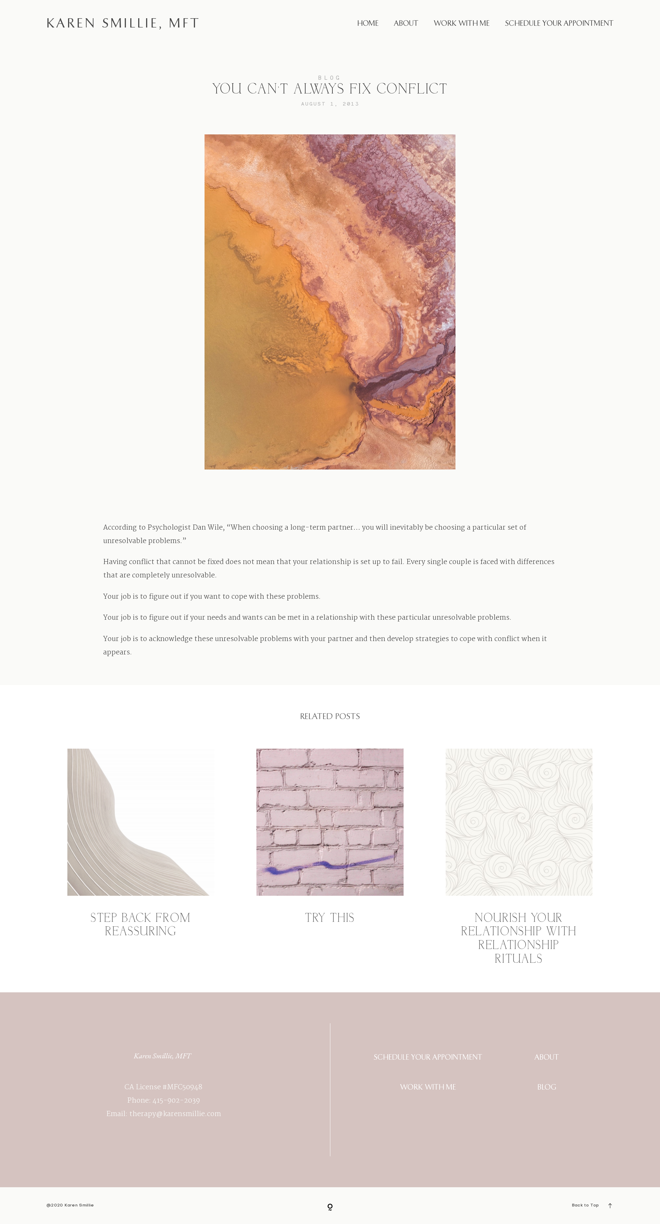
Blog (330, 77)
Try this (330, 858)
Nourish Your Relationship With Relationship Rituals (519, 858)
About (406, 24)
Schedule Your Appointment (559, 24)
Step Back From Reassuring (140, 858)
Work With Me (462, 24)
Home (367, 24)
